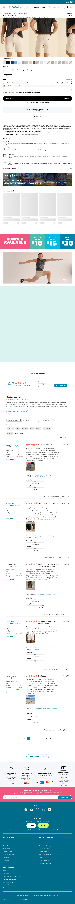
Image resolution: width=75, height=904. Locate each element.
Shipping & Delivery (45, 846)
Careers (5, 888)
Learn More (37, 110)
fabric (18, 428)
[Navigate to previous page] (24, 738)
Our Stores (11, 783)
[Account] (68, 7)
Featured (27, 7)
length (38, 428)
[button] (27, 7)
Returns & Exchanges (45, 843)
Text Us (31, 825)
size (8, 428)
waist (32, 428)
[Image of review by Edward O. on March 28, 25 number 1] (30, 699)
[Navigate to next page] (50, 738)
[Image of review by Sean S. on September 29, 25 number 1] (30, 526)
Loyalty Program (44, 860)
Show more (18, 433)
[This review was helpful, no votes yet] (63, 496)
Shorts (36, 7)
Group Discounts (44, 848)
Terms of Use (6, 899)
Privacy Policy (24, 899)
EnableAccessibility (69, 2)
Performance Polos (8, 854)
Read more (30, 521)
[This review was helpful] (63, 557)
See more (10, 460)
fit (13, 428)
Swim (44, 7)
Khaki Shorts (6, 848)
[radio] (5, 62)
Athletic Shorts (7, 843)
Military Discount (44, 851)
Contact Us (42, 857)
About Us (5, 870)
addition (10, 433)
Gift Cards (6, 860)
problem (25, 428)
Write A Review (61, 385)
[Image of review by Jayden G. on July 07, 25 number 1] (30, 585)
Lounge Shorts (7, 851)
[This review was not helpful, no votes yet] (66, 496)
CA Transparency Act (9, 882)
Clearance (6, 857)
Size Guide (69, 79)
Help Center (42, 840)
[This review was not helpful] (66, 614)
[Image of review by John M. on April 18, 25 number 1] (30, 638)
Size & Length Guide (45, 854)
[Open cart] (71, 7)
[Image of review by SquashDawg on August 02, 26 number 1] (30, 466)
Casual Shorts (7, 846)
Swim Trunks (7, 840)
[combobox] (31, 420)
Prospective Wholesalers (10, 879)
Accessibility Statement (10, 885)
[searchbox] (12, 420)
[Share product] (44, 116)
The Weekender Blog (45, 863)
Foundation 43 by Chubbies (11, 876)
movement (46, 428)
